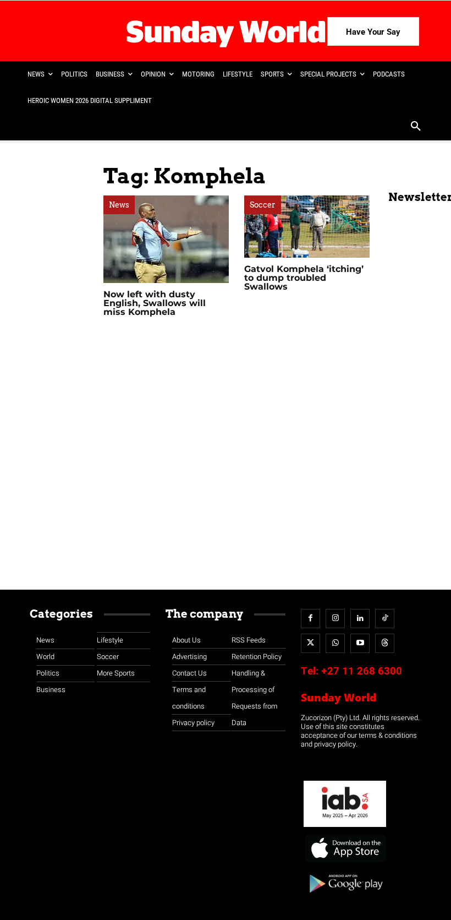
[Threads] (384, 643)
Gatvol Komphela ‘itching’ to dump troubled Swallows (304, 278)
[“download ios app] (345, 862)
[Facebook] (310, 618)
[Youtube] (360, 643)
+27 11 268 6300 (361, 671)
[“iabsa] (345, 827)
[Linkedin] (360, 618)
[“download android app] (345, 896)
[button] (416, 127)
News (119, 204)
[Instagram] (335, 618)
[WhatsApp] (335, 643)
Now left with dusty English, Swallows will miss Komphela (154, 303)
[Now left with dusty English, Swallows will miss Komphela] (166, 239)
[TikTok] (384, 618)
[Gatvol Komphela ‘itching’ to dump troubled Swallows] (307, 226)
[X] (310, 643)
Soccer (263, 204)
